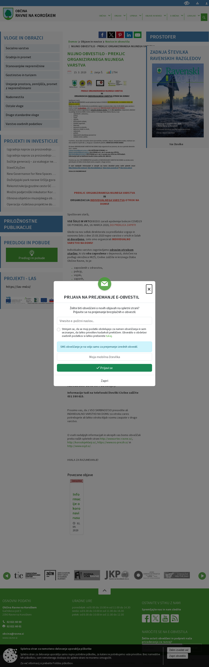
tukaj (109, 336)
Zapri (104, 381)
